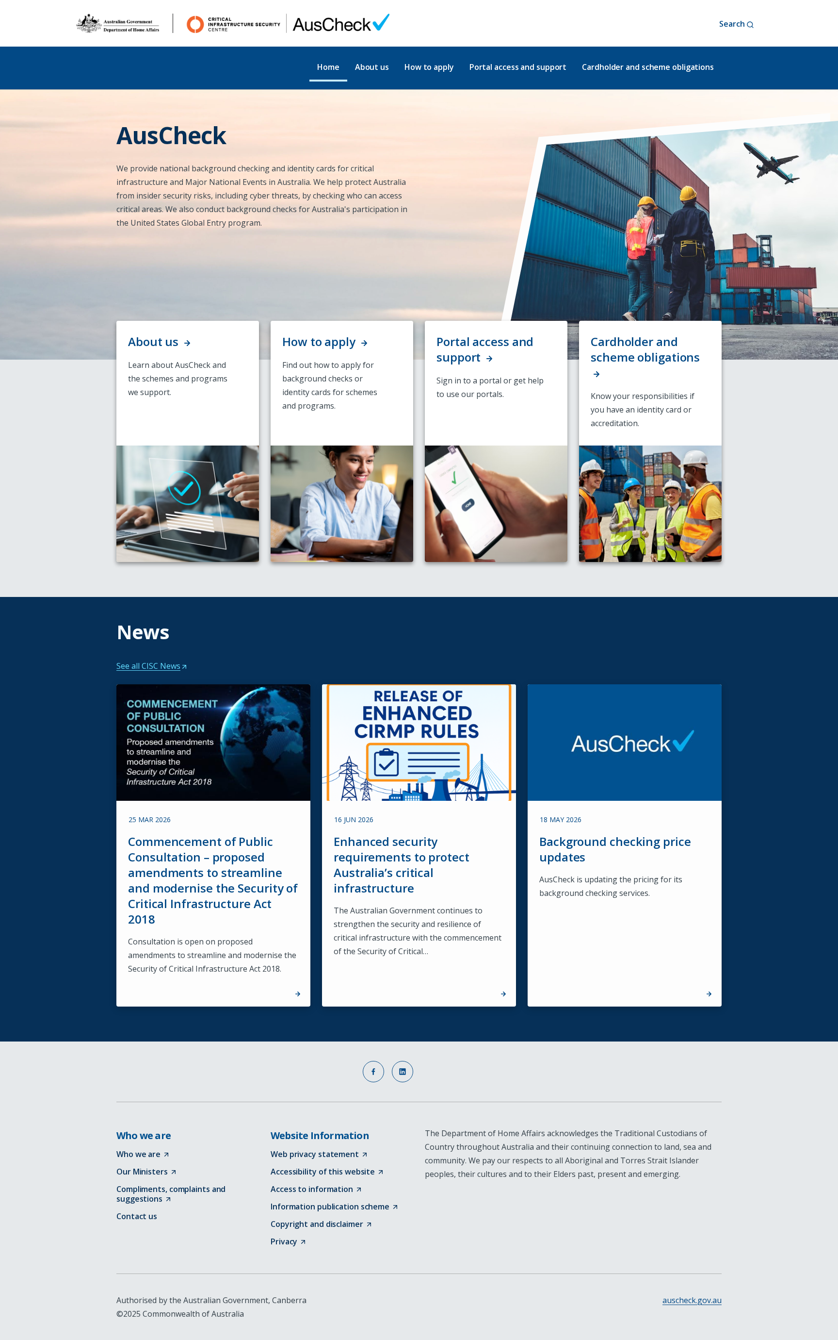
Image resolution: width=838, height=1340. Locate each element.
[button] (373, 1071)
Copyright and (322, 1224)
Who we (143, 1154)
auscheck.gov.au (692, 1300)
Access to (317, 1189)
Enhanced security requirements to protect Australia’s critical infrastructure (401, 865)
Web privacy (320, 1154)
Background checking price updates (615, 849)
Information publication (335, 1207)
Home (328, 67)
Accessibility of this (328, 1172)
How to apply (429, 67)
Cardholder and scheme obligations (648, 67)
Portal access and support (518, 67)
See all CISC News (151, 666)
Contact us (136, 1216)
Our (146, 1172)
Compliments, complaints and (171, 1194)
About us (372, 67)
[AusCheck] (232, 23)
